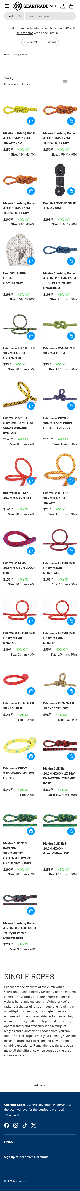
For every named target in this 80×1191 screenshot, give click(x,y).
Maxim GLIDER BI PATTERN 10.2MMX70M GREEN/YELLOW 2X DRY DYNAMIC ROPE (17, 853)
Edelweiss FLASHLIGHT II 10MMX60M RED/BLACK (59, 568)
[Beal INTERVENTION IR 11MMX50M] (60, 180)
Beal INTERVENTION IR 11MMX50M (59, 205)
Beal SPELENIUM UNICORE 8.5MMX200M (15, 278)
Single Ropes (20, 54)
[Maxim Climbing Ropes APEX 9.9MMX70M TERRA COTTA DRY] (60, 110)
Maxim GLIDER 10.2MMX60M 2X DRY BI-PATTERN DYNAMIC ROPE (59, 775)
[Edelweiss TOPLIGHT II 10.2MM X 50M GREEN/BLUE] (20, 324)
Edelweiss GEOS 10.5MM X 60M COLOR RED (19, 568)
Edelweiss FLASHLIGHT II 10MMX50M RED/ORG (19, 638)
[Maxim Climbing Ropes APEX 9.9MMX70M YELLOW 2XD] (20, 109)
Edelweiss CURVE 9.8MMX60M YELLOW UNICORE (18, 773)
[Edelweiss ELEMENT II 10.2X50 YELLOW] (60, 680)
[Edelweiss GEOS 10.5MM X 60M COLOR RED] (20, 539)
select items (25, 33)
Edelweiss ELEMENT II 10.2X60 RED (18, 705)
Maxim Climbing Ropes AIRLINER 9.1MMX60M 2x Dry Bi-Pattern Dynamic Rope (19, 930)
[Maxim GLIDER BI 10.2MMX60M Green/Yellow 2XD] (60, 820)
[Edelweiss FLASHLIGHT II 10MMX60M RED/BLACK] (60, 539)
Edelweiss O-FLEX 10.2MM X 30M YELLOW (56, 498)
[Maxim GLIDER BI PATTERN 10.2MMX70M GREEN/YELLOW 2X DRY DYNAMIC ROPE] (20, 820)
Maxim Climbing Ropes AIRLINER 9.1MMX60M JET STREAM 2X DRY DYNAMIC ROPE (59, 280)
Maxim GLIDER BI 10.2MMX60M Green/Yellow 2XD (56, 848)
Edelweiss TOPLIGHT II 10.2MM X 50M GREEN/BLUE (19, 353)
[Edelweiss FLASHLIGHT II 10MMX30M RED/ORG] (60, 610)
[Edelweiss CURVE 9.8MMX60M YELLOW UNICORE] (20, 745)
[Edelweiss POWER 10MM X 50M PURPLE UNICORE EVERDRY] (60, 395)
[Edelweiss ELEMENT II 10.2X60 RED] (20, 679)
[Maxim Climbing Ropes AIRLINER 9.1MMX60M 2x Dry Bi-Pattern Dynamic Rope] (20, 899)
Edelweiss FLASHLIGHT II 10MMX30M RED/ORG (59, 638)
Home (7, 54)
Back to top (40, 1085)
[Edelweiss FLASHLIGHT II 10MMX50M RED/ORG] (20, 609)
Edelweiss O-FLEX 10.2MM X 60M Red (17, 495)
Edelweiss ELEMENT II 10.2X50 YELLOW (58, 705)
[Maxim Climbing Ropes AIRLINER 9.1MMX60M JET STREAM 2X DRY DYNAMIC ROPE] (60, 250)
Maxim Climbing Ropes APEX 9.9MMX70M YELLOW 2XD (19, 138)
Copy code (52, 42)
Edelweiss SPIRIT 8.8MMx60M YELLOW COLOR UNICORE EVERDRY (18, 425)
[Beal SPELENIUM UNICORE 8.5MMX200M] (20, 249)
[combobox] (40, 16)
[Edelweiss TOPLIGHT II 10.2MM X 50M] (60, 325)
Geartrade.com (20, 1180)
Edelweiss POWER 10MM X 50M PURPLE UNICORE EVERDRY (58, 423)
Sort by (8, 78)
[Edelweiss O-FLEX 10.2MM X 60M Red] (20, 469)
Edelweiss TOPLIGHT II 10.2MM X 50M (59, 350)
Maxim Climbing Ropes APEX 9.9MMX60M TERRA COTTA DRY (19, 208)
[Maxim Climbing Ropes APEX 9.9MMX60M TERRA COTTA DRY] (20, 179)
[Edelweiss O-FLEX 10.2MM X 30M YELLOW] (60, 469)
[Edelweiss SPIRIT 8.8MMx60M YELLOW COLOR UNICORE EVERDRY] (20, 394)
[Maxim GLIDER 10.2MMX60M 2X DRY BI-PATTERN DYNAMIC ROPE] (60, 745)
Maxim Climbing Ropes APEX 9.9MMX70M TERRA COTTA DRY (59, 138)
